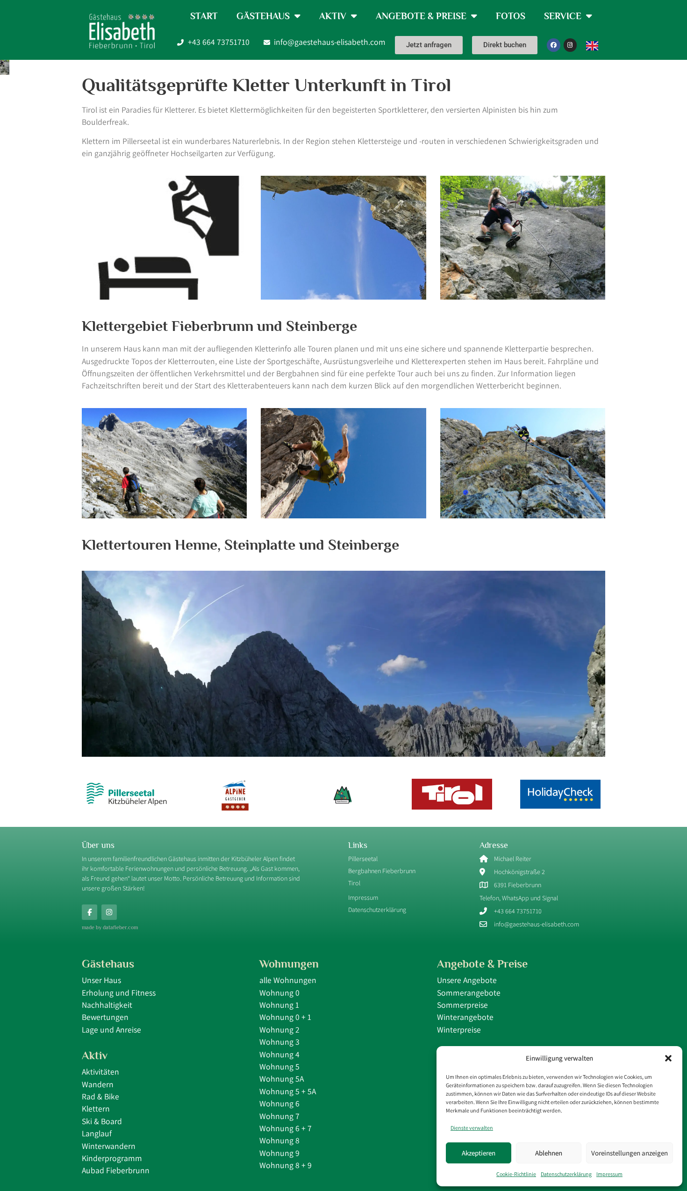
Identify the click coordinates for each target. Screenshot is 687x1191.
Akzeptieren (478, 1152)
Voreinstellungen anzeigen (629, 1152)
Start (204, 16)
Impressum (609, 1173)
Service (562, 16)
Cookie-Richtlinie (516, 1173)
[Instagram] (570, 45)
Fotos (510, 16)
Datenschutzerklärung (566, 1173)
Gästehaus (263, 16)
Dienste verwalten (472, 1127)
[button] (668, 1058)
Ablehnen (548, 1152)
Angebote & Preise (421, 16)
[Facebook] (553, 45)
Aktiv (332, 16)
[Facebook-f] (89, 912)
